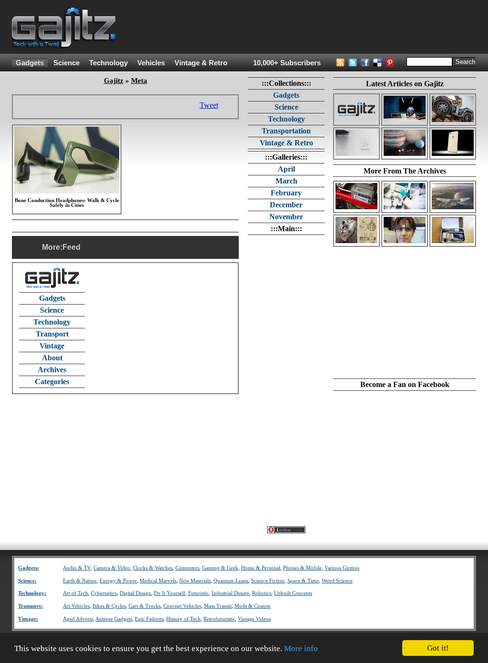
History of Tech (183, 619)
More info (301, 648)
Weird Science (337, 580)
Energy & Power (118, 580)
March (286, 181)
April (286, 169)
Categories (52, 381)
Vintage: (28, 619)
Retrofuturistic (219, 619)
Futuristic (198, 593)
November (286, 217)
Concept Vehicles (182, 606)
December (286, 205)
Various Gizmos (342, 568)
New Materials (195, 580)
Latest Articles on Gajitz (405, 84)
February (286, 193)
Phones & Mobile (302, 568)
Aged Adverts (78, 619)
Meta (139, 80)
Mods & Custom (252, 606)
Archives (52, 370)
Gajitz (113, 80)
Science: (27, 580)
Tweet (209, 105)
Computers (187, 568)
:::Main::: (286, 228)
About (52, 358)
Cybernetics (104, 593)
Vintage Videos (254, 619)
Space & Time (303, 580)
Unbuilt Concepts (293, 593)
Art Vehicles (76, 606)
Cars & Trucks (145, 606)
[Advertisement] (302, 27)
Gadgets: (28, 568)
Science (66, 63)
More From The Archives (405, 171)
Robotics (261, 593)
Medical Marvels (158, 580)
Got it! (438, 648)
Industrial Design (230, 593)
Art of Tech (75, 593)
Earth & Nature (80, 580)
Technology (108, 63)
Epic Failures (149, 619)
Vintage (52, 346)
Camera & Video (111, 568)
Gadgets (30, 63)
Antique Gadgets (113, 619)
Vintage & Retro (200, 63)
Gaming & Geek (220, 568)
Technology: (32, 593)
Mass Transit (218, 606)
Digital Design (135, 593)
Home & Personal (260, 568)
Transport (52, 334)
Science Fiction (268, 580)
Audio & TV (77, 568)
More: (52, 247)
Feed (71, 247)
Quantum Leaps (231, 580)
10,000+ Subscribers (287, 63)
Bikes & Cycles (109, 606)
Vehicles (151, 63)
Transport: (30, 606)
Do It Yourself (169, 593)
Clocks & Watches (153, 568)
